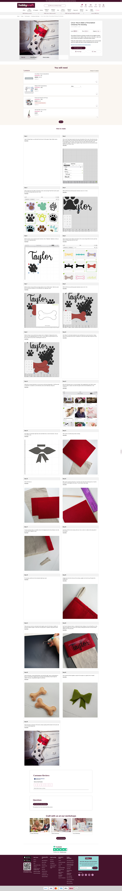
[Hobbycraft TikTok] (93, 875)
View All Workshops (61, 838)
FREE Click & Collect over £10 (49, 13)
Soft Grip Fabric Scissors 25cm (40, 109)
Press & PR (60, 864)
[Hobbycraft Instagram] (86, 875)
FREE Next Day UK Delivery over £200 (72, 13)
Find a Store (44, 864)
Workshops (52, 861)
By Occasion (27, 16)
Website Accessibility (37, 871)
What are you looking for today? (55, 5)
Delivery (35, 859)
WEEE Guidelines (69, 881)
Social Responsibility (61, 867)
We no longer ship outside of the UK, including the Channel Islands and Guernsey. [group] (61, 0)
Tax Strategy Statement (60, 875)
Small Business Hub (45, 874)
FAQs (34, 863)
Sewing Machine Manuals (69, 871)
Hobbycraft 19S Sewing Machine (41, 85)
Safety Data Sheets (70, 883)
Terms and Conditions (70, 860)
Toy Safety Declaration (70, 879)
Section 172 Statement (61, 877)
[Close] (121, 1)
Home (18, 16)
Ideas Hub (51, 859)
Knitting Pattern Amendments (69, 874)
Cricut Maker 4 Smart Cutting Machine (42, 73)
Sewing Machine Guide (52, 867)
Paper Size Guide (69, 877)
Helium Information (45, 876)
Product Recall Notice (37, 873)
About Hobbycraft (44, 860)
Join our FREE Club (95, 13)
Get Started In (52, 863)
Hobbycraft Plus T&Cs (70, 862)
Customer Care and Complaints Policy (37, 869)
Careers (59, 860)
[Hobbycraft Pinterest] (89, 875)
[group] (80, 166)
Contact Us (35, 866)
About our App (44, 862)
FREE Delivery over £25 (27, 13)
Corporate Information (61, 862)
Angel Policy (69, 868)
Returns (35, 861)
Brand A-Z (43, 867)
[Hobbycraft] (26, 6)
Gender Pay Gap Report (61, 870)
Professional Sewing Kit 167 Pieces (41, 97)
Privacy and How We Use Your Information (70, 865)
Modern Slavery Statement (60, 873)
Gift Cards (43, 869)
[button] (39, 40)
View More (26, 140)
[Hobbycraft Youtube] (83, 875)
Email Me (95, 867)
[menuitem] (24, 10)
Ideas (22, 16)
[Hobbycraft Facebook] (79, 875)
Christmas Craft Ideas (35, 16)
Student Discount (44, 871)
